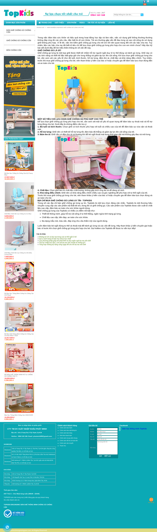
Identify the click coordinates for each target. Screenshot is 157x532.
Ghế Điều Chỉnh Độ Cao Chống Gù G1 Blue (17, 214)
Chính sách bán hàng (66, 433)
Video (82, 23)
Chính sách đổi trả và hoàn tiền (69, 440)
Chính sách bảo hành (66, 428)
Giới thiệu (59, 23)
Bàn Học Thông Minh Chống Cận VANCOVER (18, 415)
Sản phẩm (71, 23)
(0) (145, 4)
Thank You (63, 445)
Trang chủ (46, 23)
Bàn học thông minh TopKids (134, 429)
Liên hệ (111, 23)
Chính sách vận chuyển (66, 443)
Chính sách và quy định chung (68, 438)
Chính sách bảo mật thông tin (68, 430)
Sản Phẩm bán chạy (13, 139)
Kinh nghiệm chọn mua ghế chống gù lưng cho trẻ (65, 27)
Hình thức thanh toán (66, 435)
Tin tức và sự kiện (96, 23)
